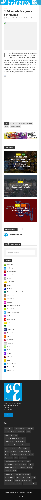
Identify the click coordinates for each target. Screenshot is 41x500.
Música (23, 205)
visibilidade (32, 484)
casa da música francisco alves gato (15, 438)
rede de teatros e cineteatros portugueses (17, 474)
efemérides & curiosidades (19, 454)
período (29, 467)
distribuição (13, 123)
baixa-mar (14, 435)
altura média (8, 428)
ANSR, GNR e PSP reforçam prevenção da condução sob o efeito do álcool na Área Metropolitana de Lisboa (20, 161)
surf (33, 477)
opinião (22, 467)
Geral (6, 8)
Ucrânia (19, 484)
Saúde (28, 477)
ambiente (30, 428)
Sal (23, 477)
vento (25, 484)
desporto (26, 448)
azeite (28, 432)
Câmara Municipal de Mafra (13, 448)
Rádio (18, 477)
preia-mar (8, 471)
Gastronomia (8, 458)
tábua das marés (10, 484)
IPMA (22, 461)
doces (6, 454)
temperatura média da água (23, 480)
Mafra (28, 461)
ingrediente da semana (12, 461)
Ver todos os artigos (30, 229)
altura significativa (20, 428)
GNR (23, 154)
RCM (14, 471)
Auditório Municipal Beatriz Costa (14, 432)
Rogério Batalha (9, 477)
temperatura (8, 480)
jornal (6, 127)
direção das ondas (10, 451)
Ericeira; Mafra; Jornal (25, 123)
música (31, 464)
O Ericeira (8, 415)
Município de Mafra (20, 464)
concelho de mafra (10, 445)
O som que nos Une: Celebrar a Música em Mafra (20, 210)
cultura (27, 445)
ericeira (31, 454)
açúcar (7, 435)
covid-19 (20, 445)
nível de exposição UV (11, 467)
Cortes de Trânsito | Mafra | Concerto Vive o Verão (20, 186)
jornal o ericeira (15, 127)
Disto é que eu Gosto (24, 451)
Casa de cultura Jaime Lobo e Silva (15, 441)
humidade (23, 458)
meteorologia (9, 464)
